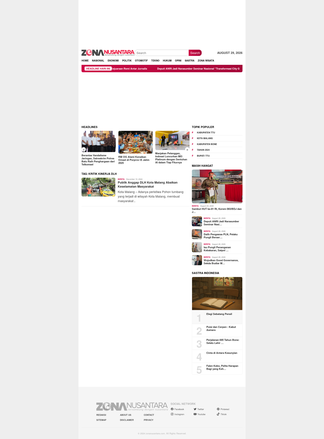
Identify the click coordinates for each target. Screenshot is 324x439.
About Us (125, 414)
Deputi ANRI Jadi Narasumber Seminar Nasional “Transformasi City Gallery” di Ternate (191, 68)
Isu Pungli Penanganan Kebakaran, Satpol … (217, 249)
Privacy (148, 419)
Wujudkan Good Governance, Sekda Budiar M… (221, 262)
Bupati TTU (203, 155)
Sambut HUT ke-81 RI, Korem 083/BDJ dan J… (217, 210)
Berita (121, 179)
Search (195, 53)
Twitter (200, 409)
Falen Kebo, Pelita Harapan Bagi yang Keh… (222, 367)
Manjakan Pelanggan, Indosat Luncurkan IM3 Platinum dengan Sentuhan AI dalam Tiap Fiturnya (171, 158)
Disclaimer (127, 419)
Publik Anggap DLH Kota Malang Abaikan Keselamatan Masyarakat (148, 184)
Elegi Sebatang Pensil (219, 313)
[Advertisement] (162, 23)
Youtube (201, 414)
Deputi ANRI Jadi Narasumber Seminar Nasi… (221, 223)
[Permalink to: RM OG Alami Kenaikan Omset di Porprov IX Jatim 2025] (135, 142)
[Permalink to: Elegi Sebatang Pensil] (217, 293)
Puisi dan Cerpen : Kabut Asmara (221, 328)
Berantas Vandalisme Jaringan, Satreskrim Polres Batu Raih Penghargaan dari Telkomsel (98, 160)
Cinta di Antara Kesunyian (221, 352)
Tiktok (224, 414)
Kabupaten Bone (207, 144)
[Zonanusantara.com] (108, 52)
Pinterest (225, 409)
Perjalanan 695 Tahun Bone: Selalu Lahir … (222, 341)
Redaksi (101, 414)
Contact (149, 414)
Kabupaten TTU (206, 132)
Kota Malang (205, 138)
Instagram (179, 414)
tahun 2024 (203, 149)
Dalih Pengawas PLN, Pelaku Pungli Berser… (221, 236)
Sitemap (101, 419)
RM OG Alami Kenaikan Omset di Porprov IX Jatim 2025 (133, 159)
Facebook (179, 409)
